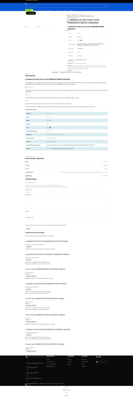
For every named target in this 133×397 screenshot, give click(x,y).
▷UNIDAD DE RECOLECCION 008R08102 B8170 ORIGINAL (46, 284)
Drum (26, 318)
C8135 (96, 65)
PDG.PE (50, 383)
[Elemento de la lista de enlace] (35, 373)
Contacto (70, 361)
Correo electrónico (29, 217)
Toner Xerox (31, 272)
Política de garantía (50, 366)
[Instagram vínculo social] (67, 2)
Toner (26, 272)
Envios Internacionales (51, 364)
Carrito (83, 364)
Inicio (69, 14)
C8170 (69, 67)
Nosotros (70, 359)
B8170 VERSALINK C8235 (89, 65)
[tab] (55, 72)
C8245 (72, 67)
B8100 (74, 65)
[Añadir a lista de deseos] (30, 238)
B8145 (77, 65)
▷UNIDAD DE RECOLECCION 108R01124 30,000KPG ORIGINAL (47, 254)
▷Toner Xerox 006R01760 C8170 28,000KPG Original (44, 344)
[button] (31, 276)
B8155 (81, 65)
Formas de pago (49, 361)
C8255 (76, 67)
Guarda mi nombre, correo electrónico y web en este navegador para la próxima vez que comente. (46, 225)
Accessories (28, 244)
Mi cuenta (84, 359)
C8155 (104, 65)
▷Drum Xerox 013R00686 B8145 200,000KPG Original (45, 269)
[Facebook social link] (65, 2)
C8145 (100, 65)
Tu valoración (28, 194)
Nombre (27, 211)
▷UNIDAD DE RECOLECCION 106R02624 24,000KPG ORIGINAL (47, 329)
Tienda (47, 359)
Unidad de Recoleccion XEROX (78, 14)
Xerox (29, 318)
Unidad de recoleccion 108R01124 (85, 67)
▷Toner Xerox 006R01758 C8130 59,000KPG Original (44, 298)
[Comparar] (27, 238)
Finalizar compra (85, 361)
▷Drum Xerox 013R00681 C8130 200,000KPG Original (45, 315)
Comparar (84, 366)
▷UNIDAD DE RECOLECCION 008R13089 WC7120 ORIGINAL (46, 241)
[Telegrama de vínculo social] (75, 70)
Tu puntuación (28, 189)
